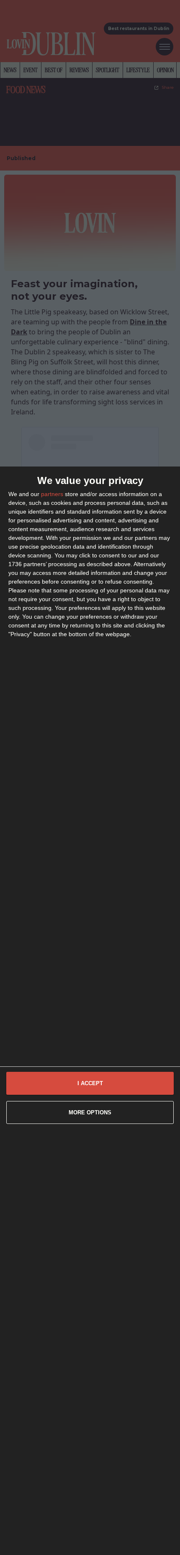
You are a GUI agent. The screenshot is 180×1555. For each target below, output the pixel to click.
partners (52, 494)
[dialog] (90, 1010)
